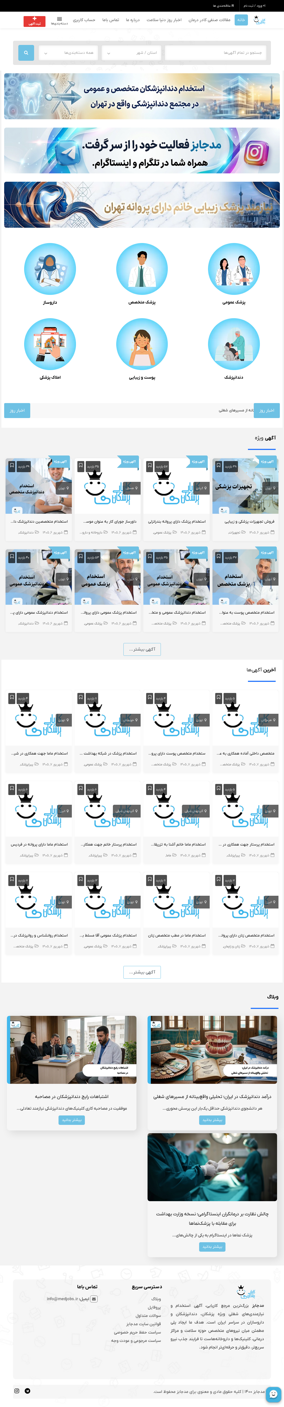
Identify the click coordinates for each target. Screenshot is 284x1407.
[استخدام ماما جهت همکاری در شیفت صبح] (39, 719)
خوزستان (128, 720)
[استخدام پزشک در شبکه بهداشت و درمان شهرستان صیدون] (108, 719)
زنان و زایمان (232, 946)
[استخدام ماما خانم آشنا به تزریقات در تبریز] (176, 810)
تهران (268, 488)
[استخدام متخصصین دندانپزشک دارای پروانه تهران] (39, 487)
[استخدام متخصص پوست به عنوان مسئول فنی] (245, 578)
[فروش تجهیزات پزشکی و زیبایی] (245, 487)
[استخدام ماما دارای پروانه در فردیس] (39, 810)
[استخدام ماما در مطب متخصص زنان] (176, 901)
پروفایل (154, 1307)
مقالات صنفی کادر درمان (209, 20)
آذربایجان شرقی (194, 811)
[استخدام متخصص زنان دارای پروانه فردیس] (245, 901)
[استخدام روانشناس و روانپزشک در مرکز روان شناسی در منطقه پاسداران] (39, 901)
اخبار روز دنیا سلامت (164, 20)
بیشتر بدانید (212, 1120)
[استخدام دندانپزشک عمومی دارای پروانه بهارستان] (39, 578)
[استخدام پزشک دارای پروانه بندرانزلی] (176, 487)
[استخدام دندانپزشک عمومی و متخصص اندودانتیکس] (176, 578)
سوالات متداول (148, 1316)
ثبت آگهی (35, 24)
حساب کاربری (84, 20)
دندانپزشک (233, 377)
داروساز (50, 302)
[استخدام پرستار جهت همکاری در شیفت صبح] (245, 810)
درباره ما (133, 20)
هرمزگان (266, 720)
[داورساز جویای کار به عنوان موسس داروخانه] (108, 487)
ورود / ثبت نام (253, 6)
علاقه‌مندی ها (222, 6)
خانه (241, 20)
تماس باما (110, 20)
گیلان (199, 488)
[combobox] (131, 53)
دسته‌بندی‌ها (59, 24)
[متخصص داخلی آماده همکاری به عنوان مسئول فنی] (245, 719)
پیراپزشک (27, 764)
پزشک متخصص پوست (155, 764)
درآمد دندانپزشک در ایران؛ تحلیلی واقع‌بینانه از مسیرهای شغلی (212, 1097)
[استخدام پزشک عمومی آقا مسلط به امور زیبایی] (108, 901)
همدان (130, 488)
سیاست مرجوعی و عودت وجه (136, 1340)
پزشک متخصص (142, 302)
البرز (62, 811)
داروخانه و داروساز (90, 532)
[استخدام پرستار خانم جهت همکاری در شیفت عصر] (108, 810)
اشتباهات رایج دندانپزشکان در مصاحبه (71, 1097)
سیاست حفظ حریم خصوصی (137, 1332)
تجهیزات (234, 532)
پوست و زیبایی (142, 377)
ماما (168, 855)
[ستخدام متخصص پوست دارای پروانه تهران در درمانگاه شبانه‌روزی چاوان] (176, 719)
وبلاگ (156, 1299)
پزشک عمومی (233, 302)
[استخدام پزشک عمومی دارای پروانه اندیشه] (108, 578)
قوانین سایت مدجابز (143, 1324)
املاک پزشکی (50, 377)
